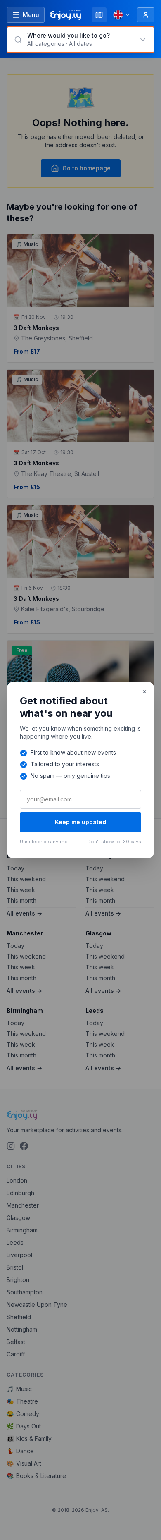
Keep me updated (80, 821)
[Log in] (145, 14)
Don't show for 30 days (114, 841)
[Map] (99, 14)
